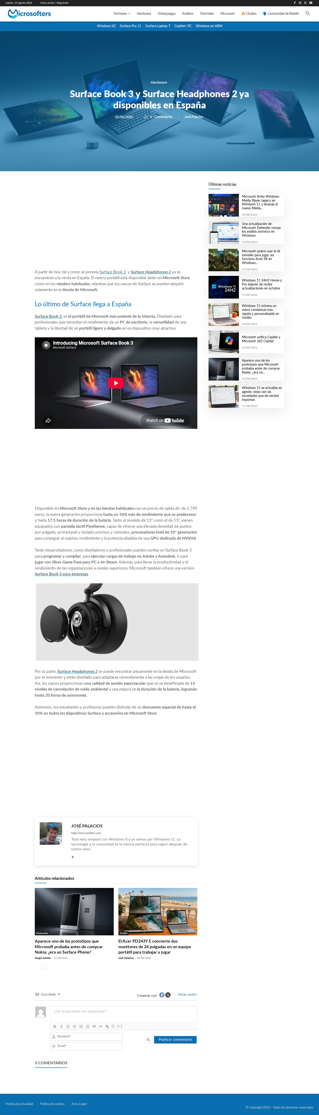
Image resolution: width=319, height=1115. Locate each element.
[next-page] (45, 967)
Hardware (159, 82)
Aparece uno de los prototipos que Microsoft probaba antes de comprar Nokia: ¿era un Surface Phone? (69, 947)
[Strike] (74, 1026)
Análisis (123, 933)
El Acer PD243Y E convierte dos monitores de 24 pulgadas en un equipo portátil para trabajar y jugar (154, 947)
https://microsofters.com (86, 833)
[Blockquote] (94, 1026)
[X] (305, 3)
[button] (307, 13)
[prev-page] (38, 967)
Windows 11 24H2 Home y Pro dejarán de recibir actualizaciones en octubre (262, 284)
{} (113, 1026)
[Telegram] (153, 187)
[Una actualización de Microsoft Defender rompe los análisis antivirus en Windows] (224, 232)
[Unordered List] (87, 1026)
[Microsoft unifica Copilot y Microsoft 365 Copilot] (224, 342)
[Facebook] (295, 3)
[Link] (107, 1026)
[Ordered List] (81, 1026)
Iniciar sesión (187, 994)
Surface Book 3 (112, 272)
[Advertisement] (116, 231)
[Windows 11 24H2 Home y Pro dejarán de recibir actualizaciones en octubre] (224, 287)
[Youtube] (310, 3)
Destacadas (42, 933)
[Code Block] (100, 1026)
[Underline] (68, 1026)
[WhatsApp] (132, 187)
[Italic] (61, 1026)
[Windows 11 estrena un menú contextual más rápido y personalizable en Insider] (224, 314)
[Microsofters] (39, 14)
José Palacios (193, 117)
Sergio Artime (43, 958)
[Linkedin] (142, 187)
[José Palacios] (53, 841)
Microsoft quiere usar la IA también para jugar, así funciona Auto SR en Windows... (261, 257)
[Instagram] (300, 3)
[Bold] (55, 1026)
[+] (119, 1026)
